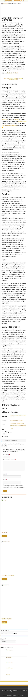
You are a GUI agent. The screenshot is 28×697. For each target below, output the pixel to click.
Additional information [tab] (18, 78)
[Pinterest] (11, 693)
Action (18, 423)
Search (15, 633)
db (5, 3)
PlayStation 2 (10, 73)
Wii (7, 3)
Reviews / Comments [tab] (13, 79)
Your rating (6, 454)
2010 (11, 428)
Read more (4, 535)
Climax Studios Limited (16, 420)
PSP (15, 73)
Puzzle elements (22, 425)
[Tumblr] (16, 693)
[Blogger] (17, 693)
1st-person (13, 423)
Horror (15, 425)
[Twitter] (10, 693)
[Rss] (7, 693)
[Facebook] (9, 693)
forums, (16, 119)
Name (5, 474)
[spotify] (20, 693)
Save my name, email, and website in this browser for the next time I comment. (13, 486)
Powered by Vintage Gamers (7, 690)
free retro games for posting (9, 125)
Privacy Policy (16, 690)
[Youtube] (13, 693)
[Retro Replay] (14, 0)
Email (5, 480)
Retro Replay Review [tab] (8, 78)
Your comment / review (9, 459)
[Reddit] (14, 693)
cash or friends (22, 121)
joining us (4, 119)
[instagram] (18, 693)
